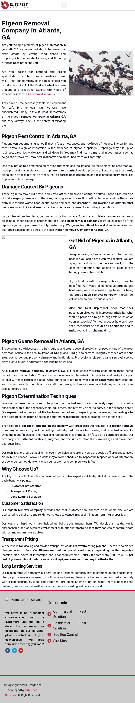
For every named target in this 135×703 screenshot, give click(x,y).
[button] (64, 5)
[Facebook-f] (7, 650)
